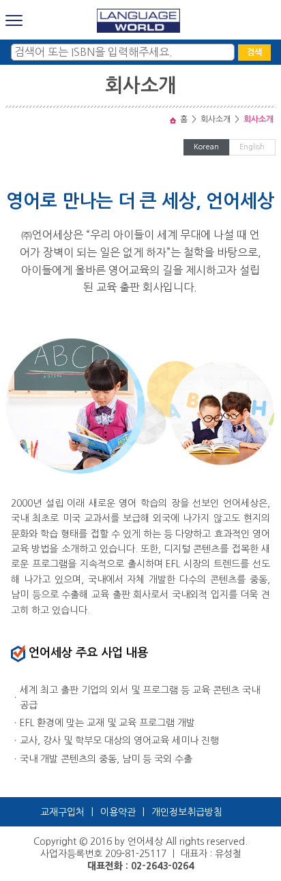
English (252, 147)
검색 (254, 52)
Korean (206, 147)
